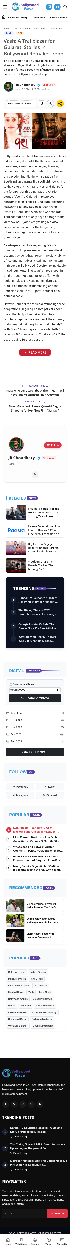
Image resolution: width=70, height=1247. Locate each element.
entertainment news (18, 985)
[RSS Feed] (35, 474)
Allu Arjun (25, 1005)
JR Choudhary (21, 458)
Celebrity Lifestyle (42, 999)
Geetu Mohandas (45, 1005)
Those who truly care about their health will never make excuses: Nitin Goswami (35, 392)
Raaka (11, 1005)
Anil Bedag (37, 979)
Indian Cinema (38, 972)
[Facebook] (5, 1104)
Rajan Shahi (41, 985)
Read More (35, 352)
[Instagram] (22, 1104)
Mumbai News (15, 992)
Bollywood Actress (42, 1019)
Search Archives (35, 698)
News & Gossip (18, 17)
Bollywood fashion (18, 999)
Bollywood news (16, 972)
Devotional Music (17, 1019)
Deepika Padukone (43, 1026)
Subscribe (57, 1213)
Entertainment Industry (44, 1012)
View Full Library (35, 752)
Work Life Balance (18, 1026)
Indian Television (17, 979)
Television (38, 17)
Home (7, 28)
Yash (31, 992)
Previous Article (37, 385)
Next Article (33, 401)
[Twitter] (14, 1104)
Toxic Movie (45, 992)
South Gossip (58, 17)
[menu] (5, 6)
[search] (65, 7)
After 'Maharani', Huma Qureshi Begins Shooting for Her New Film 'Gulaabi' (35, 408)
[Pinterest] (31, 1104)
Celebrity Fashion (17, 1012)
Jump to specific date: (23, 684)
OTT (16, 28)
